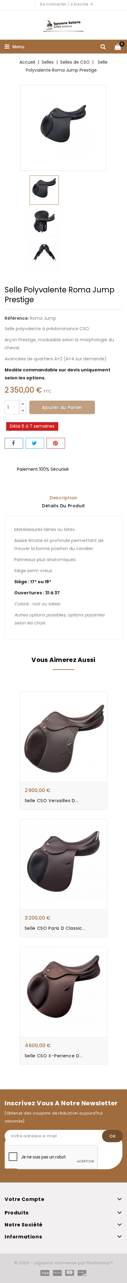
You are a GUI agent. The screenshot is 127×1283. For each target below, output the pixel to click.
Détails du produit (63, 506)
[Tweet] (35, 443)
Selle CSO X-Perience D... (54, 1056)
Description (63, 498)
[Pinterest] (56, 443)
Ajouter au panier (62, 407)
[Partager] (14, 443)
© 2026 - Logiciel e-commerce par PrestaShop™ (63, 1262)
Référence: (17, 318)
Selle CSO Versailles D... (52, 801)
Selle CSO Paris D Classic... (55, 928)
